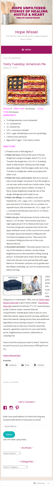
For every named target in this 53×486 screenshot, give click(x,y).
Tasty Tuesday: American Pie (24, 64)
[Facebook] (5, 408)
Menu (28, 49)
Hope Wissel (26, 32)
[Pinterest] (17, 408)
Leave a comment (10, 382)
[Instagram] (11, 408)
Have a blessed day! (12, 355)
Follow (9, 434)
